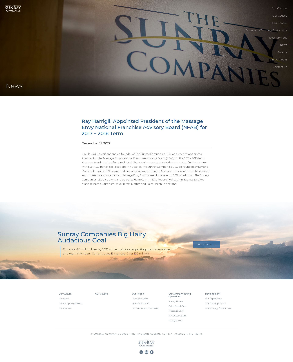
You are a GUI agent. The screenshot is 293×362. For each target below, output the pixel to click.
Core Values (65, 308)
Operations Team (141, 303)
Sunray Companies (12, 11)
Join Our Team (277, 59)
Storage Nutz (175, 320)
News (283, 45)
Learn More (204, 244)
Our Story (64, 298)
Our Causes (279, 15)
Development (278, 37)
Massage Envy (176, 310)
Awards (282, 52)
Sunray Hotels (175, 301)
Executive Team (140, 298)
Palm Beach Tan (177, 306)
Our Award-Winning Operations (266, 30)
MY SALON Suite (177, 315)
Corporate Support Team (145, 308)
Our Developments (215, 303)
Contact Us (280, 66)
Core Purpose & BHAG (71, 303)
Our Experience (213, 298)
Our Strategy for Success (218, 308)
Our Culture (279, 8)
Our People (279, 23)
